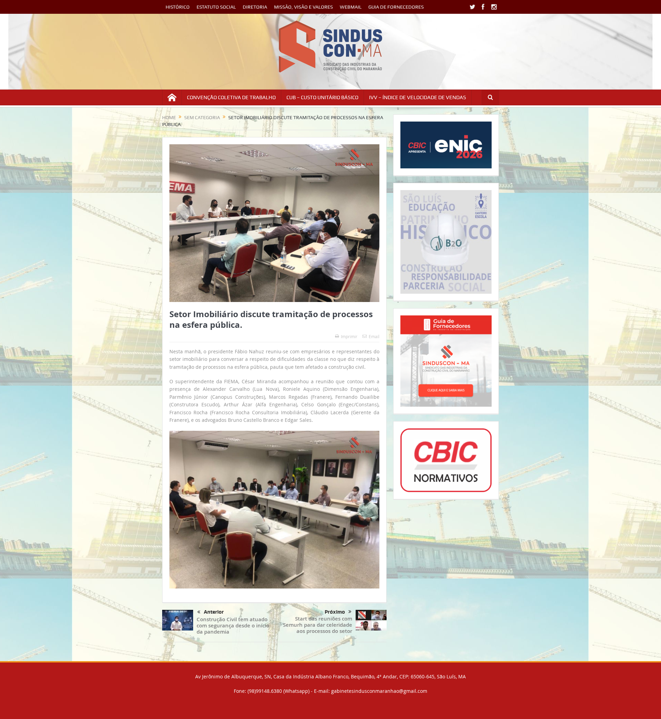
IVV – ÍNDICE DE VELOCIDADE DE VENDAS (417, 97)
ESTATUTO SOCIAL (216, 7)
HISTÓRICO (178, 7)
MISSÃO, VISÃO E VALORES (303, 7)
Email (374, 336)
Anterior (214, 612)
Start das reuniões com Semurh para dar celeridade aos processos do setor (317, 625)
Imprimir (349, 336)
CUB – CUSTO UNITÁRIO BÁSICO (322, 97)
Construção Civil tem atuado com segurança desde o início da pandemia (233, 625)
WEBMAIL (350, 7)
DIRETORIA (255, 7)
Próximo (335, 612)
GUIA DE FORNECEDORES (396, 7)
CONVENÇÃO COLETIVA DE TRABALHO (231, 97)
